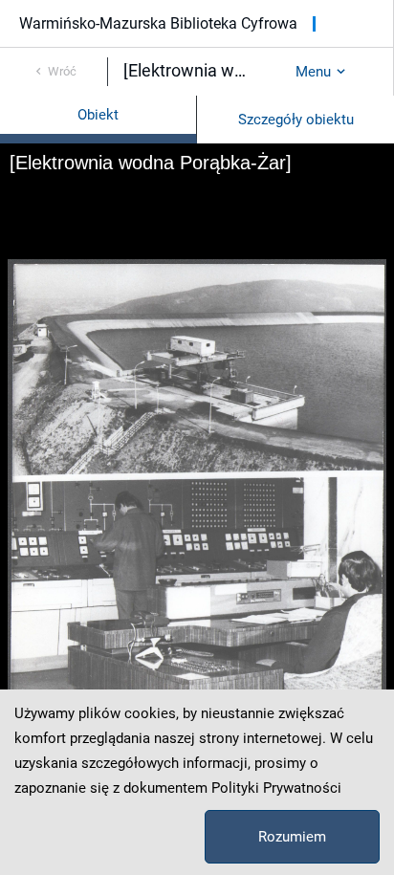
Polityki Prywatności (276, 788)
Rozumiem (292, 836)
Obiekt (98, 114)
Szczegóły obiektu (296, 119)
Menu (313, 71)
